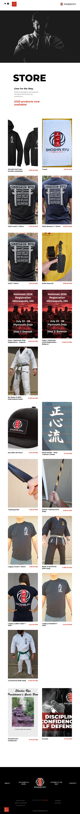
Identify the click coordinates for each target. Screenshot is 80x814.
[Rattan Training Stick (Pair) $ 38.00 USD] (57, 489)
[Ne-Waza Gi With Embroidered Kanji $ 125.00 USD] (23, 368)
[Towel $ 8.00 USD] (57, 140)
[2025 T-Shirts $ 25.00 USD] (23, 254)
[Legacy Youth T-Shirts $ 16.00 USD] (23, 546)
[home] (68, 4)
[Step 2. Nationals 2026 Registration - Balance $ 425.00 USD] (57, 311)
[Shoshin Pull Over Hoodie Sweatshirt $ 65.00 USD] (23, 140)
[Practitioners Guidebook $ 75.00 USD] (23, 711)
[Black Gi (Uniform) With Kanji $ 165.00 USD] (57, 546)
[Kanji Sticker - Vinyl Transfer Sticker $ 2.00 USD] (57, 432)
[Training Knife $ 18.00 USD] (23, 489)
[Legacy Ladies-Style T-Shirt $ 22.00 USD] (23, 603)
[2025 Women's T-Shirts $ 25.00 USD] (57, 197)
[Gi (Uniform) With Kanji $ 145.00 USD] (23, 660)
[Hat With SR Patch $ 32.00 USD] (23, 432)
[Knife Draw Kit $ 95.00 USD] (57, 254)
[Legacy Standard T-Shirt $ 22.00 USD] (57, 603)
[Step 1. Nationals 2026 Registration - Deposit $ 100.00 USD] (23, 311)
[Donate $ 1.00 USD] (57, 711)
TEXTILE (45, 800)
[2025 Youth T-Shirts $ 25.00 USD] (23, 197)
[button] (14, 4)
